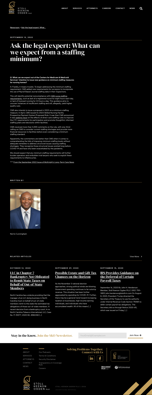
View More (134, 256)
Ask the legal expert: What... (33, 27)
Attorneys (92, 8)
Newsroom (15, 27)
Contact (120, 8)
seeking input (21, 117)
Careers (106, 8)
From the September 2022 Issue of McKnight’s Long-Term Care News (43, 162)
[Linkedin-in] (91, 358)
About (65, 8)
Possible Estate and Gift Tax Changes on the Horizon (75, 275)
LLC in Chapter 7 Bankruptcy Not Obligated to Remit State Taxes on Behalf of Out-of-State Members (29, 280)
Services (77, 8)
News (132, 8)
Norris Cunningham (18, 234)
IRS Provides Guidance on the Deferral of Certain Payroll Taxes (119, 277)
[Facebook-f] (100, 358)
